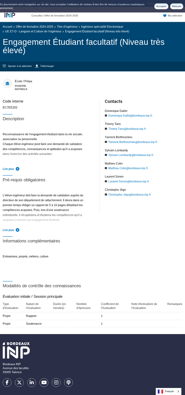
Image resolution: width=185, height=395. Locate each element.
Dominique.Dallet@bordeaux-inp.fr (130, 116)
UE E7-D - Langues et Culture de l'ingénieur (33, 31)
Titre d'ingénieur (67, 26)
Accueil (7, 26)
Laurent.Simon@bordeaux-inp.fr (128, 181)
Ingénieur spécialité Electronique (102, 26)
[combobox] (168, 391)
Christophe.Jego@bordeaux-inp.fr (129, 195)
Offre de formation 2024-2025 (34, 26)
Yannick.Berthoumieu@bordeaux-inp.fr (132, 142)
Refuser (176, 6)
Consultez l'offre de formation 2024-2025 (54, 15)
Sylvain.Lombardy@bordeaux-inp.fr (130, 155)
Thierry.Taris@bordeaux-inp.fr (127, 129)
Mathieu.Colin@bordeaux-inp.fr (128, 168)
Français (169, 391)
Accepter (161, 6)
